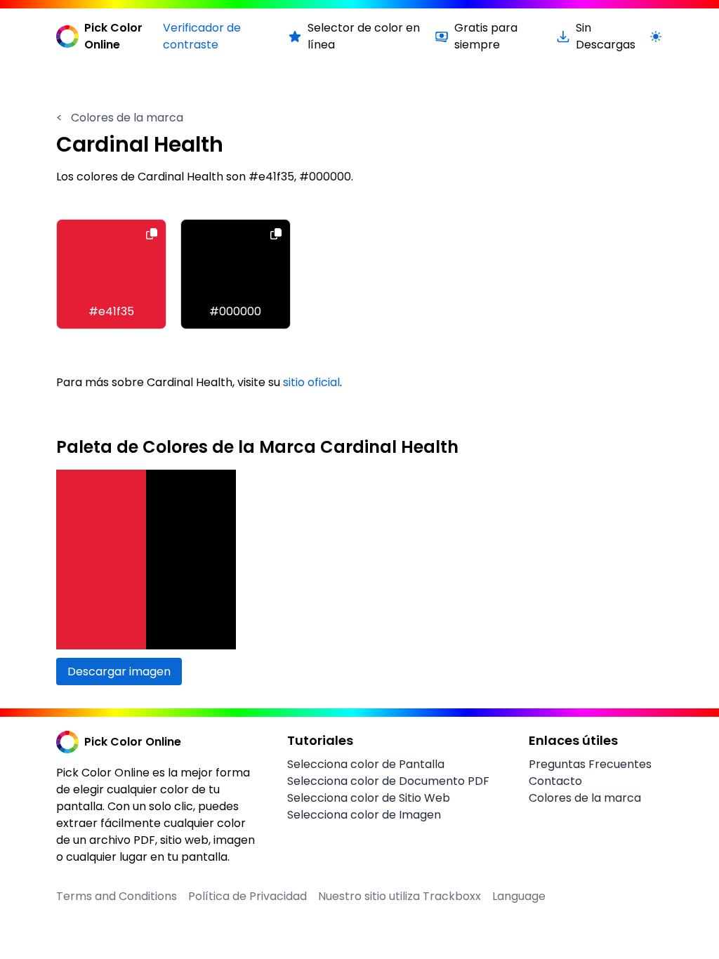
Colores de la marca (119, 118)
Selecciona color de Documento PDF (388, 781)
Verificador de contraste (202, 36)
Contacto (555, 781)
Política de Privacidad (247, 896)
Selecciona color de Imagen (364, 815)
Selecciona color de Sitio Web (368, 798)
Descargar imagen (119, 671)
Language (519, 896)
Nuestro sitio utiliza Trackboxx (399, 896)
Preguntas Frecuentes (590, 764)
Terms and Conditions (116, 896)
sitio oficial (311, 382)
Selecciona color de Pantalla (365, 764)
